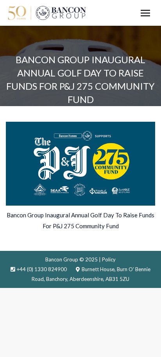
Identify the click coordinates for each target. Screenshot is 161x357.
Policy (109, 259)
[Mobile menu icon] (145, 13)
